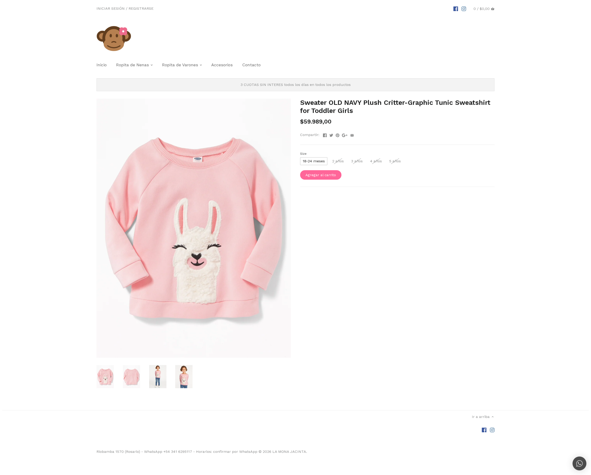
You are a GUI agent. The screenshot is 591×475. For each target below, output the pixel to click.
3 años (357, 161)
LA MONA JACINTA (289, 451)
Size (303, 153)
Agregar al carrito (320, 175)
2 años (338, 161)
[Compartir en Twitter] (331, 134)
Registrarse (141, 8)
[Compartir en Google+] (344, 134)
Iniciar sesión (110, 8)
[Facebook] (455, 8)
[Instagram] (463, 8)
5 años (395, 161)
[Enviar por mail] (352, 134)
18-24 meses (314, 161)
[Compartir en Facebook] (325, 134)
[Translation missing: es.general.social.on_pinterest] (337, 134)
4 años (376, 161)
